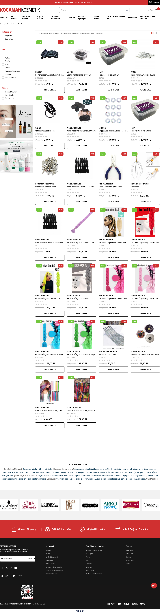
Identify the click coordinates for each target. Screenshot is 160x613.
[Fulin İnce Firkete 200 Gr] (113, 54)
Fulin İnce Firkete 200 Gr (109, 75)
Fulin (7, 64)
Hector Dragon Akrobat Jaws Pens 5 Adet (50, 75)
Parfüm (88, 557)
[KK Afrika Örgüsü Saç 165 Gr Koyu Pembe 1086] (113, 278)
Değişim (128, 557)
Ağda (87, 560)
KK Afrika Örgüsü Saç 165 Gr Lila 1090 (82, 243)
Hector (7, 68)
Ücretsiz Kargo (10, 98)
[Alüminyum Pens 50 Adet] (50, 166)
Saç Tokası (9, 39)
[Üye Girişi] (148, 10)
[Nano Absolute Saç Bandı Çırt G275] (82, 110)
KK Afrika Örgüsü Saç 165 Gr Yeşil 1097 (82, 354)
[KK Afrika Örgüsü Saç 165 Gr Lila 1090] (82, 222)
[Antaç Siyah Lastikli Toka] (50, 110)
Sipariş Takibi (130, 560)
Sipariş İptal (129, 554)
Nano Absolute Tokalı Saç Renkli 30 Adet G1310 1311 (82, 410)
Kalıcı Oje (89, 567)
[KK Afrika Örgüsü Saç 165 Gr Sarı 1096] (50, 278)
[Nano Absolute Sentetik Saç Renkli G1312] (50, 390)
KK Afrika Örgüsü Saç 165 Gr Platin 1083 (113, 243)
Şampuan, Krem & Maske (94, 550)
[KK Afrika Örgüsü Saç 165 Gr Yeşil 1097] (82, 334)
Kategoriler (7, 32)
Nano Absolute (10, 77)
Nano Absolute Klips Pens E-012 (80, 187)
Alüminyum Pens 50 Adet (45, 187)
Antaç (7, 58)
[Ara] (127, 10)
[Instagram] (11, 568)
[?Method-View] (126, 604)
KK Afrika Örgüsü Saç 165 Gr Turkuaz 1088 (50, 354)
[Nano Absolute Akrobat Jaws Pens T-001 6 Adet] (50, 222)
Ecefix (7, 61)
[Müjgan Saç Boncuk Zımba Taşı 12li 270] (113, 110)
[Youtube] (15, 568)
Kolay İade (129, 550)
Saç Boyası (89, 554)
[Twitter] (6, 568)
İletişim (48, 550)
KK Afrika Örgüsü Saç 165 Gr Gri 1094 (82, 299)
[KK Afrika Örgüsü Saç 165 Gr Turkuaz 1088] (50, 334)
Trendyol (155, 2)
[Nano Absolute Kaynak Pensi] (113, 166)
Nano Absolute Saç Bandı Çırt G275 (81, 131)
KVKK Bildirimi (50, 564)
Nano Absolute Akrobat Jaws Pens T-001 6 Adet (50, 243)
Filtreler (5, 88)
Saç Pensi (8, 36)
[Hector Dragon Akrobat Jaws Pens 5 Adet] (50, 54)
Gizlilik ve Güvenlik (52, 574)
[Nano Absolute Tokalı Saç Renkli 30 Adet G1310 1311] (82, 390)
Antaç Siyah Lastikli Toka (45, 131)
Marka (4, 49)
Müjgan (8, 74)
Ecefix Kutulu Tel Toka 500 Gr (79, 75)
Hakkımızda (50, 560)
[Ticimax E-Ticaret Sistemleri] (80, 611)
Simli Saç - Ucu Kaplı (107, 354)
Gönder (29, 558)
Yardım (48, 554)
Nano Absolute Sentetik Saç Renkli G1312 (50, 410)
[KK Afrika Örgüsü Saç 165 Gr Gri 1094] (82, 278)
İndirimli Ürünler (11, 92)
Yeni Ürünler (9, 95)
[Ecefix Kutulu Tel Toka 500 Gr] (82, 54)
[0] (152, 10)
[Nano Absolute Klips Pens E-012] (82, 166)
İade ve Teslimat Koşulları (54, 567)
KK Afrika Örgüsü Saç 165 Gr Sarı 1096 (50, 299)
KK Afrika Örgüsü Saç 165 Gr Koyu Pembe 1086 (113, 299)
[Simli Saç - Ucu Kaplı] (113, 334)
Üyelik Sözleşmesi (52, 557)
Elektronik (89, 564)
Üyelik (128, 564)
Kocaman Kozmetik (12, 71)
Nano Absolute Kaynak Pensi (110, 187)
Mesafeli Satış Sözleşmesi (54, 570)
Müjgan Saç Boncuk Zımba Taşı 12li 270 (113, 131)
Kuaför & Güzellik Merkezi (94, 574)
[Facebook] (2, 568)
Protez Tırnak (90, 570)
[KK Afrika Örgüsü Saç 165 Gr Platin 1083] (113, 222)
